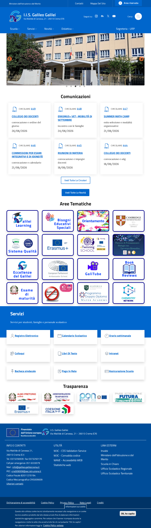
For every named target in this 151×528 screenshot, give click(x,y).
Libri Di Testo (69, 353)
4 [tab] (79, 86)
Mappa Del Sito (97, 3)
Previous (9, 59)
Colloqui (19, 353)
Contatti (79, 3)
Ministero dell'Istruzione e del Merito (25, 3)
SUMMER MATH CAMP (116, 116)
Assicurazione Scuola (121, 371)
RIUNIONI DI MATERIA (70, 153)
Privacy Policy (67, 502)
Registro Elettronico (26, 336)
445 (79, 145)
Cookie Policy (47, 502)
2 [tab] (71, 86)
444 (125, 145)
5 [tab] (84, 86)
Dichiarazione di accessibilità (20, 502)
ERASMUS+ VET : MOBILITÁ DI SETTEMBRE (75, 118)
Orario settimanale (120, 336)
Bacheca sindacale (25, 371)
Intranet (114, 353)
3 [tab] (75, 86)
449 (33, 109)
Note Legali (85, 502)
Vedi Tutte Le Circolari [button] (75, 180)
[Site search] (138, 16)
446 (33, 145)
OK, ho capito (128, 513)
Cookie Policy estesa (53, 525)
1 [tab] (66, 86)
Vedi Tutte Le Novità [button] (75, 192)
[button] (128, 3)
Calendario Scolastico (74, 336)
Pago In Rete (69, 371)
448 (79, 109)
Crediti (100, 502)
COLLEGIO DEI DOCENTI (25, 116)
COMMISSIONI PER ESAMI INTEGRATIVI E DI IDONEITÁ (27, 154)
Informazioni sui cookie (75, 506)
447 (125, 109)
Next (141, 59)
